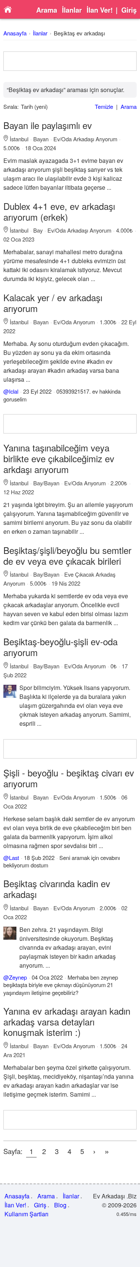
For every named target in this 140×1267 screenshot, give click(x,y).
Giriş (129, 10)
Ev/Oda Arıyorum (74, 322)
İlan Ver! (100, 10)
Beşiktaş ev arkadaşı (79, 33)
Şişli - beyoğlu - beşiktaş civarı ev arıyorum (68, 778)
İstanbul (19, 139)
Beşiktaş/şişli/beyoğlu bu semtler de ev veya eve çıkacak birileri (67, 555)
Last (14, 857)
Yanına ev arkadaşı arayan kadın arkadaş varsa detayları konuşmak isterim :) (66, 1021)
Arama (46, 10)
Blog (60, 1205)
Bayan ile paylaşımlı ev (47, 125)
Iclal (13, 391)
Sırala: (11, 106)
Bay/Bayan (46, 483)
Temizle (104, 106)
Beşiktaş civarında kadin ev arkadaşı (56, 889)
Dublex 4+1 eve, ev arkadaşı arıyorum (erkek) (59, 211)
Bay (38, 230)
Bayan (41, 139)
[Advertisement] (70, 61)
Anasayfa (15, 33)
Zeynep (18, 977)
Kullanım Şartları (26, 1214)
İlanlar (72, 10)
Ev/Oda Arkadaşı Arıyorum (85, 139)
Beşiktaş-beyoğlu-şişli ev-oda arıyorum (60, 647)
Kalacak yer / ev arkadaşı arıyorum (52, 303)
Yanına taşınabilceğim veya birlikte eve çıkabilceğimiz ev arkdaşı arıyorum (58, 458)
